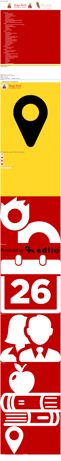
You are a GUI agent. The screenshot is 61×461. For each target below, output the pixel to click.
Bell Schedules (8, 16)
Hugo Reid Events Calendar (10, 50)
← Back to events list (5, 81)
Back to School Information (10, 15)
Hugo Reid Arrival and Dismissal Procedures (13, 20)
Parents (6, 62)
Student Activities (8, 29)
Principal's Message (9, 14)
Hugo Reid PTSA (8, 38)
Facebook (1, 68)
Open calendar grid (14, 81)
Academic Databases (9, 25)
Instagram (1, 71)
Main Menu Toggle (4, 10)
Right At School (8, 43)
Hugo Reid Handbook (9, 19)
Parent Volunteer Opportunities (11, 33)
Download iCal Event (15, 78)
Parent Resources (8, 34)
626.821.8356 (21, 152)
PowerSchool (7, 28)
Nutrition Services (8, 41)
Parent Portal (7, 32)
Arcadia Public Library (9, 47)
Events (1, 79)
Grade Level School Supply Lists (11, 36)
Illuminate (7, 27)
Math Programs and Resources (11, 39)
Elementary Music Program (10, 26)
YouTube (1, 73)
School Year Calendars (9, 51)
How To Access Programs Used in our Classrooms (14, 24)
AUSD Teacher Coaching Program (11, 55)
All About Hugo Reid (9, 13)
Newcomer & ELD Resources (11, 40)
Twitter (1, 70)
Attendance (7, 35)
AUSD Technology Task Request (11, 56)
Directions (25, 453)
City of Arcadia (8, 48)
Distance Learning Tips (9, 58)
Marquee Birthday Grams (10, 21)
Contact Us (7, 17)
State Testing (7, 45)
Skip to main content (4, 1)
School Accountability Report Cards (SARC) (13, 22)
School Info (7, 61)
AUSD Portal (7, 54)
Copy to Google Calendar (5, 78)
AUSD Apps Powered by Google (11, 53)
